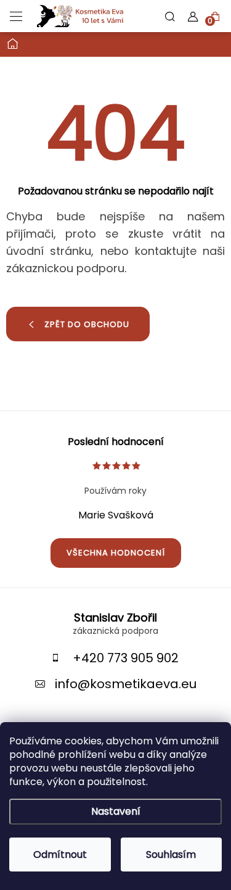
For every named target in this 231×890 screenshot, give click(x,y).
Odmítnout (60, 854)
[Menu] (16, 16)
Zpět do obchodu (86, 324)
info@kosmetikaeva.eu (126, 683)
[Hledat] (170, 16)
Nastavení (115, 811)
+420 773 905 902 (126, 658)
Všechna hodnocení (116, 553)
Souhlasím (171, 854)
